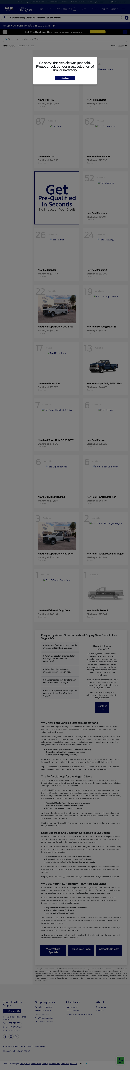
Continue (65, 78)
